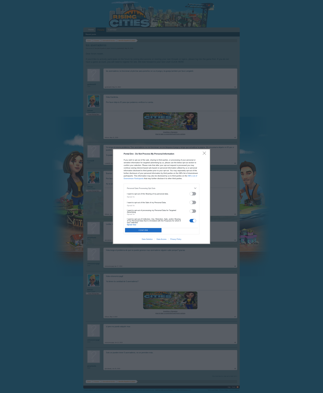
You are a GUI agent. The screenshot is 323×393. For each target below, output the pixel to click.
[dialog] (161, 196)
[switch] (193, 193)
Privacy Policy (175, 239)
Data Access (161, 239)
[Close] (205, 154)
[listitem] (161, 188)
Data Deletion (147, 239)
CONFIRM (143, 230)
